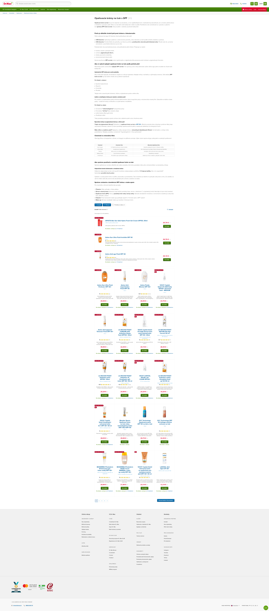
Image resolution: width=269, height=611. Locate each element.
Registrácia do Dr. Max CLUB (115, 541)
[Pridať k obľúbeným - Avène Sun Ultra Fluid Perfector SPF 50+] (113, 270)
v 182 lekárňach (149, 353)
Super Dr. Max (112, 526)
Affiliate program (113, 569)
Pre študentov (167, 541)
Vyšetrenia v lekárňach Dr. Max (144, 524)
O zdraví (111, 555)
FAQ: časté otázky (168, 526)
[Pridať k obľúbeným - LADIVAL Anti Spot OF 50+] (173, 452)
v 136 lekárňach (119, 245)
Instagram (166, 550)
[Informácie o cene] (170, 223)
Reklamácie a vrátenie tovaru (88, 537)
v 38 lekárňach (150, 307)
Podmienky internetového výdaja (144, 559)
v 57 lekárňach (130, 353)
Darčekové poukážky (86, 534)
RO (255, 605)
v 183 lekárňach (169, 307)
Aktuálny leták (85, 546)
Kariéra (165, 536)
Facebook (166, 555)
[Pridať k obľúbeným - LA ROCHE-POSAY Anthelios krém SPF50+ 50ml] (113, 361)
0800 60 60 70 (29, 605)
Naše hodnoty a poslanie (115, 529)
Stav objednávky (51, 9)
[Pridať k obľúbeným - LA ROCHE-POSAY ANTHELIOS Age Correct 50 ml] (173, 315)
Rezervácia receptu (63, 9)
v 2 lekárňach (170, 491)
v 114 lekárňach (109, 398)
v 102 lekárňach (129, 398)
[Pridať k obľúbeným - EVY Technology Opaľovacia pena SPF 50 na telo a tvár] (153, 405)
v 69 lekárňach (170, 398)
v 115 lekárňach (149, 398)
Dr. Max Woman (112, 550)
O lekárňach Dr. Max (113, 521)
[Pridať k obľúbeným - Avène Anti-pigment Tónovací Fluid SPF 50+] (113, 315)
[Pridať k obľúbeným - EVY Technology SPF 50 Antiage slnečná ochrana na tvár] (173, 405)
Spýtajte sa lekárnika (141, 526)
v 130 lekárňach (109, 353)
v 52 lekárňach (150, 491)
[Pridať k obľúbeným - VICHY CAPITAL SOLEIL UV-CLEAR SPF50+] (153, 361)
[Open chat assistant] (265, 607)
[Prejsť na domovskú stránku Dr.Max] (8, 4)
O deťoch (111, 557)
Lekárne (42, 9)
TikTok (165, 557)
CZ (251, 605)
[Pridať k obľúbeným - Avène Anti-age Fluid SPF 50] (173, 251)
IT (257, 605)
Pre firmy (84, 531)
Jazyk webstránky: (226, 605)
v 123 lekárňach (129, 491)
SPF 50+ (138, 124)
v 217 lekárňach (119, 228)
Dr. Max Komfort (34, 9)
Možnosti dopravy (86, 524)
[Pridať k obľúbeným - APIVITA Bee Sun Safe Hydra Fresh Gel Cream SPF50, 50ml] (173, 218)
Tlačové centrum (140, 536)
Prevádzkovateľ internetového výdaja (145, 556)
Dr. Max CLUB (24, 9)
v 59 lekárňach (110, 444)
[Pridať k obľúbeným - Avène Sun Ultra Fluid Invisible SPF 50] (173, 234)
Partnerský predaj (113, 566)
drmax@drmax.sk (17, 605)
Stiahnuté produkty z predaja (143, 545)
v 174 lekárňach (119, 262)
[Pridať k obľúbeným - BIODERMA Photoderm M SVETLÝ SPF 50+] (113, 452)
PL (253, 605)
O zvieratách (112, 552)
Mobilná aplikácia (86, 555)
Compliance (139, 564)
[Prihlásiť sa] (256, 3)
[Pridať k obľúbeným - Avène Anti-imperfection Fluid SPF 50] (133, 270)
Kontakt (166, 521)
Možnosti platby (85, 526)
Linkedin (166, 560)
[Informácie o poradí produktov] (107, 209)
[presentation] (100, 222)
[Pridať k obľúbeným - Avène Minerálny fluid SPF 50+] (153, 270)
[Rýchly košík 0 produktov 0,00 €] (265, 3)
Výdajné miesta (85, 529)
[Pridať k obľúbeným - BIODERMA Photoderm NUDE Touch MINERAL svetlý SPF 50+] (133, 452)
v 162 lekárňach (109, 307)
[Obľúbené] (252, 3)
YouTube (166, 552)
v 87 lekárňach (110, 491)
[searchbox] (43, 4)
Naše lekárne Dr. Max (114, 524)
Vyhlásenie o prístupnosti (142, 561)
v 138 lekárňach (169, 353)
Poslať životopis (167, 538)
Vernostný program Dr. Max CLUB (117, 538)
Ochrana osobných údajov (143, 554)
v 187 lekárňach (129, 307)
